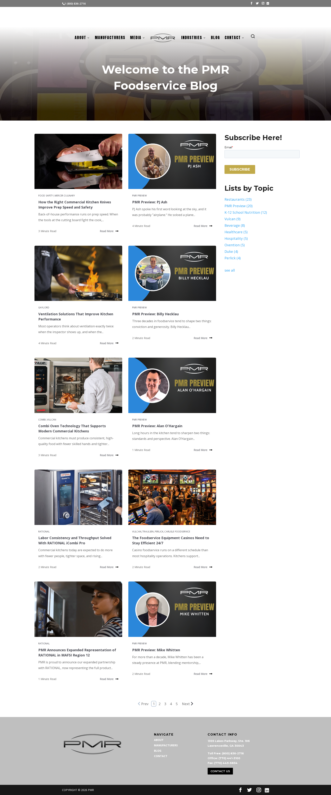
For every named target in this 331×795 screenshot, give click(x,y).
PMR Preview (139, 195)
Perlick (159, 531)
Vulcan (51, 419)
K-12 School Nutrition (245, 212)
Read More (107, 231)
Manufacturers (110, 38)
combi (42, 419)
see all (229, 270)
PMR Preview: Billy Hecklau (155, 314)
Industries (191, 38)
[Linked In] (268, 3)
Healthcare (235, 232)
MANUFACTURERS (166, 745)
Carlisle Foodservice (177, 531)
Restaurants (238, 199)
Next (186, 703)
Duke (231, 251)
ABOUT (159, 740)
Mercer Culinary (65, 195)
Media (135, 38)
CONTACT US (220, 771)
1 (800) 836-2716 (75, 3)
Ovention (234, 245)
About (80, 38)
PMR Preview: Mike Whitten (156, 650)
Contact (233, 38)
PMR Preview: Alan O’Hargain (157, 426)
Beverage (234, 225)
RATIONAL (44, 531)
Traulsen (148, 531)
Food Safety (46, 195)
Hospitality (236, 238)
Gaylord (43, 307)
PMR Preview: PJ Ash (149, 202)
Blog (215, 38)
